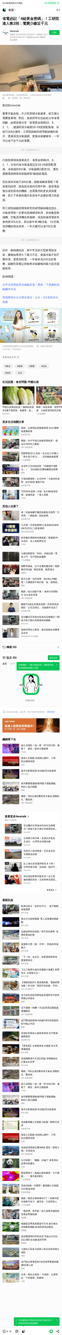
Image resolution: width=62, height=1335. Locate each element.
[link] (17, 1331)
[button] (7, 1331)
